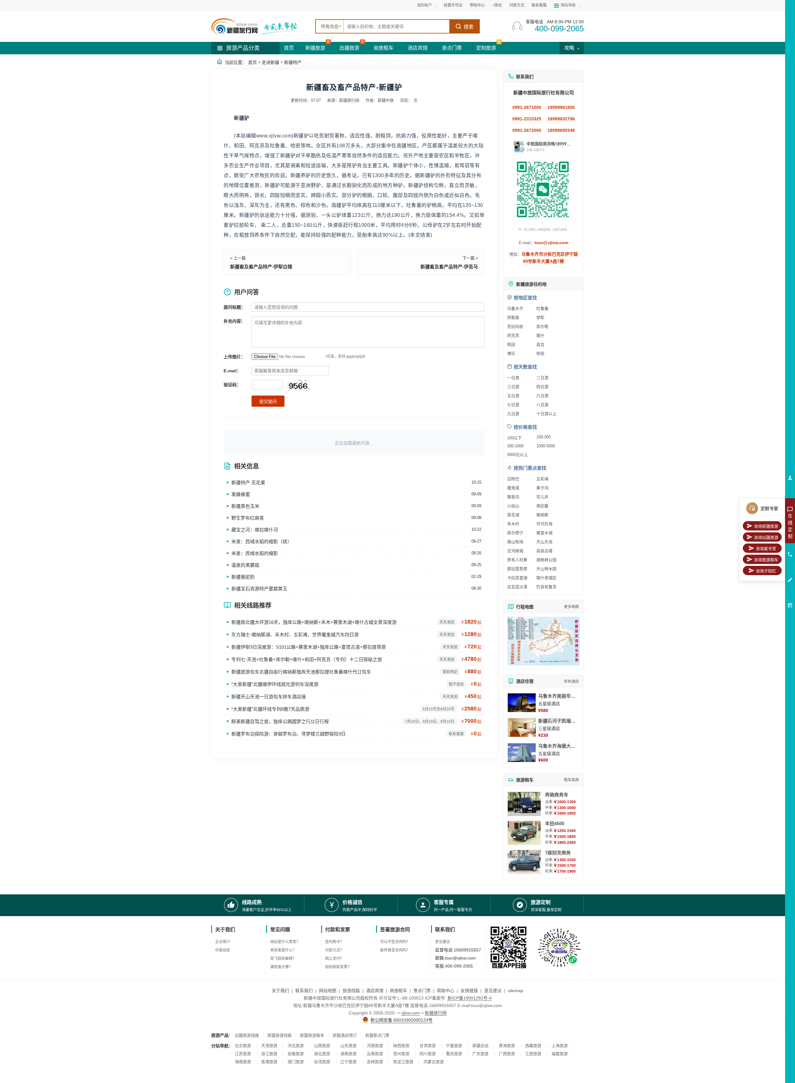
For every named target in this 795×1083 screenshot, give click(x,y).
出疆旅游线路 (247, 1035)
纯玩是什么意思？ (285, 942)
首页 (289, 48)
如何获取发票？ (338, 967)
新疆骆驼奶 (243, 577)
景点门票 (452, 48)
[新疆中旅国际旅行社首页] (261, 26)
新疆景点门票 (377, 1035)
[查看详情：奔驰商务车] (524, 804)
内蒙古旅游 (434, 1061)
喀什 (540, 335)
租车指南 (571, 780)
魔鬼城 (513, 488)
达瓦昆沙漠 (517, 586)
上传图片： (234, 356)
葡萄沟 (513, 497)
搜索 (469, 26)
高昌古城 (544, 550)
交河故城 (515, 550)
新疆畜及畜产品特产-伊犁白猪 (261, 266)
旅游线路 (351, 990)
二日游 (542, 377)
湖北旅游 (322, 1053)
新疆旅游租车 (312, 1035)
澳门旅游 (296, 1061)
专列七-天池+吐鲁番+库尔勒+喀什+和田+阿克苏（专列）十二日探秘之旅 (306, 659)
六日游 (542, 395)
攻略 (569, 48)
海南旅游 (243, 1061)
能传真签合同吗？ (395, 950)
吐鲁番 (542, 308)
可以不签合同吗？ (395, 942)
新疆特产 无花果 (248, 482)
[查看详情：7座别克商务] (524, 862)
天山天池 (544, 541)
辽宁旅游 (348, 1061)
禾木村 (513, 523)
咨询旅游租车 (766, 559)
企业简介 (222, 942)
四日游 (542, 386)
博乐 (511, 353)
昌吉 (540, 344)
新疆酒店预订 (345, 1035)
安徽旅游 (296, 1053)
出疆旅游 (349, 48)
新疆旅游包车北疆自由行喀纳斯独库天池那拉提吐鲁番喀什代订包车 (301, 671)
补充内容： (234, 321)
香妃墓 (542, 505)
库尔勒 (542, 326)
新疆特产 (293, 62)
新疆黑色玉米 (245, 506)
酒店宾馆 (418, 48)
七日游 (513, 404)
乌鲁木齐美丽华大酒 (559, 696)
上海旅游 (560, 1045)
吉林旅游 (375, 1061)
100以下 (514, 438)
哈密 (540, 353)
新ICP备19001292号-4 (469, 998)
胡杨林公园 (546, 559)
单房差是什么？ (283, 950)
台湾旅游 (322, 1061)
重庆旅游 (454, 1053)
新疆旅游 (315, 48)
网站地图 (327, 990)
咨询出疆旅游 (766, 537)
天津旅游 (269, 1045)
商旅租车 (383, 48)
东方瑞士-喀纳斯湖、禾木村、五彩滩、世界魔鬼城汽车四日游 (295, 634)
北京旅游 (243, 1045)
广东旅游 (480, 1053)
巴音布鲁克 (546, 586)
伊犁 (540, 317)
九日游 (513, 413)
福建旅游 (560, 1053)
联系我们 (304, 990)
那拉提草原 (517, 568)
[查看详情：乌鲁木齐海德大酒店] (521, 753)
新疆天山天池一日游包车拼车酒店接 (268, 696)
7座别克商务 (558, 852)
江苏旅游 (243, 1053)
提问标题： (234, 307)
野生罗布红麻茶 (247, 518)
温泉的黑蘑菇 (245, 565)
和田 (511, 344)
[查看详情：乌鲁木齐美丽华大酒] (521, 703)
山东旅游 (348, 1045)
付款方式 (516, 5)
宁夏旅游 (454, 1045)
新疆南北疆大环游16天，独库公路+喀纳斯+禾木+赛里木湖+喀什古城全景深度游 (314, 622)
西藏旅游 (533, 1045)
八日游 (542, 404)
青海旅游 (507, 1045)
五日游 (513, 395)
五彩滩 (542, 479)
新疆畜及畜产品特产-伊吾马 (449, 266)
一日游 (513, 377)
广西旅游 (507, 1053)
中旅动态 (222, 950)
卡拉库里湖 (517, 577)
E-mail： (232, 370)
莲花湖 (513, 514)
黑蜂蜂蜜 (240, 494)
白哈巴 (513, 479)
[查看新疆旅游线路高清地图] (543, 641)
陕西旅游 (401, 1045)
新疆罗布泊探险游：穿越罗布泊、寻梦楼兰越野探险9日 (288, 733)
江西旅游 (533, 1053)
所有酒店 (571, 681)
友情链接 (469, 990)
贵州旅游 (401, 1053)
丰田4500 (554, 823)
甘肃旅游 (428, 1045)
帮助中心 (477, 5)
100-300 (543, 437)
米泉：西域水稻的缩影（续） (261, 541)
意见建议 (442, 942)
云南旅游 (375, 1053)
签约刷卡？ (334, 942)
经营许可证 (453, 5)
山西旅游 (322, 1045)
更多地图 (571, 607)
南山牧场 (515, 541)
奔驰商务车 (556, 794)
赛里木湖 (544, 532)
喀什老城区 (546, 577)
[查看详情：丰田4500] (524, 832)
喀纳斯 (542, 514)
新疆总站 (480, 1045)
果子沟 (542, 488)
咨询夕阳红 (766, 571)
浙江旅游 (269, 1053)
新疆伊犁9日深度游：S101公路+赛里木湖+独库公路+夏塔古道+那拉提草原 (308, 647)
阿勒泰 (513, 317)
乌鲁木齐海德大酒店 (559, 746)
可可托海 (544, 523)
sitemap (515, 990)
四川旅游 (428, 1053)
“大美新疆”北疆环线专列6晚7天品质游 (270, 709)
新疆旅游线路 (279, 1035)
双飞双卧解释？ (283, 958)
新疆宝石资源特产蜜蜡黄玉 (259, 588)
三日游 (513, 386)
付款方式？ (334, 950)
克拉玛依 (515, 326)
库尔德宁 (515, 532)
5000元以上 (517, 454)
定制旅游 (486, 48)
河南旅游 (375, 1045)
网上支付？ (334, 958)
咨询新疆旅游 (766, 526)
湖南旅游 (348, 1053)
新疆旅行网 (436, 1012)
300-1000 (515, 446)
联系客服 (539, 5)
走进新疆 (270, 62)
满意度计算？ (281, 967)
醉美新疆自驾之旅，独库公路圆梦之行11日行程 (280, 721)
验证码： (232, 384)
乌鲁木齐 (515, 308)
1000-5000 (545, 446)
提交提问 (268, 401)
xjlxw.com (410, 1012)
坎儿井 (542, 497)
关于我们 (280, 990)
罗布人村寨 (517, 559)
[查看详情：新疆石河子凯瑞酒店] (521, 727)
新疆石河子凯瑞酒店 (559, 720)
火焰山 (513, 505)
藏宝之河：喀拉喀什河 (254, 529)
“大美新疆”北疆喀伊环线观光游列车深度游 (274, 684)
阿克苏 (513, 335)
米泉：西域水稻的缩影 (254, 553)
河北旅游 (296, 1045)
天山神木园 (546, 568)
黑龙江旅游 (403, 1061)
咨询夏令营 (766, 548)
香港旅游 (269, 1061)
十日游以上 (546, 413)
